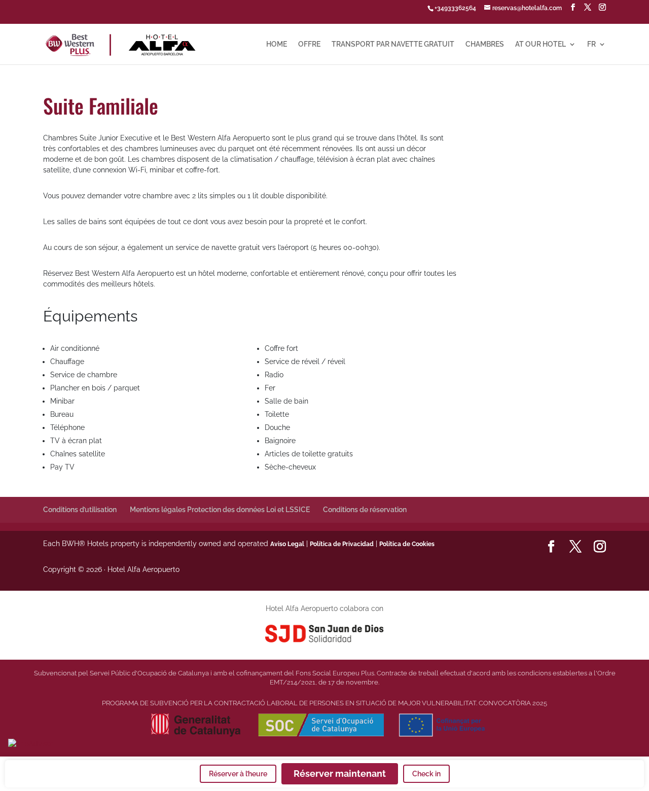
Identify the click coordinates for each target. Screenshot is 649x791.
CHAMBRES (484, 44)
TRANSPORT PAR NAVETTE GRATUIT (393, 44)
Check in (426, 774)
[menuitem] (596, 52)
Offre (309, 44)
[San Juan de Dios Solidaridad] (325, 633)
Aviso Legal (287, 544)
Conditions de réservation (365, 510)
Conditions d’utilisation (80, 510)
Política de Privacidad (342, 544)
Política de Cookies (407, 544)
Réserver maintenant (340, 773)
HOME (276, 44)
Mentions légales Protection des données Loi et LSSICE (220, 510)
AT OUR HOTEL (540, 44)
